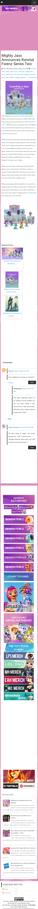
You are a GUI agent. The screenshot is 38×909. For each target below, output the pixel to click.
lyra (16, 71)
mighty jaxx (29, 71)
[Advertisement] (19, 31)
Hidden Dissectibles (26, 116)
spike (7, 77)
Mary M (10, 371)
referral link (32, 193)
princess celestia (23, 74)
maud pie (21, 71)
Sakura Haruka (13, 427)
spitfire (12, 77)
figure (12, 71)
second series (5, 133)
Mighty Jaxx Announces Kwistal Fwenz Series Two (17, 59)
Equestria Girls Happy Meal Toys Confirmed (23, 848)
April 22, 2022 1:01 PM (21, 371)
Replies (11, 383)
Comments (7, 893)
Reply (32, 382)
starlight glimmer (20, 77)
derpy (8, 71)
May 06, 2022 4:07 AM (26, 427)
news (3, 74)
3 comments (32, 77)
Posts (6, 889)
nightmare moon (11, 74)
